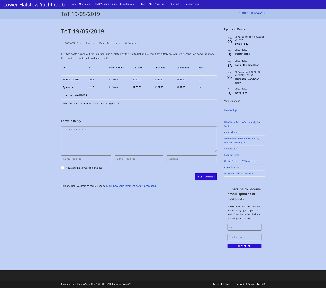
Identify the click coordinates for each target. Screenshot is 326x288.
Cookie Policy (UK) (256, 284)
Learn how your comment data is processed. (131, 185)
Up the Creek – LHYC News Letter (241, 161)
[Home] (237, 12)
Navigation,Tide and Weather (238, 173)
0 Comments (133, 43)
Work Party (241, 92)
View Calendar (232, 101)
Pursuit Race (242, 53)
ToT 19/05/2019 (257, 12)
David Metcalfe (108, 43)
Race (89, 43)
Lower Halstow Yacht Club (34, 4)
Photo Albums (231, 132)
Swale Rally (241, 43)
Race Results (230, 148)
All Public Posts (231, 167)
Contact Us (240, 284)
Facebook (217, 284)
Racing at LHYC (231, 154)
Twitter (228, 284)
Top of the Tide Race (247, 65)
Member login (231, 110)
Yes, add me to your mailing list (84, 167)
